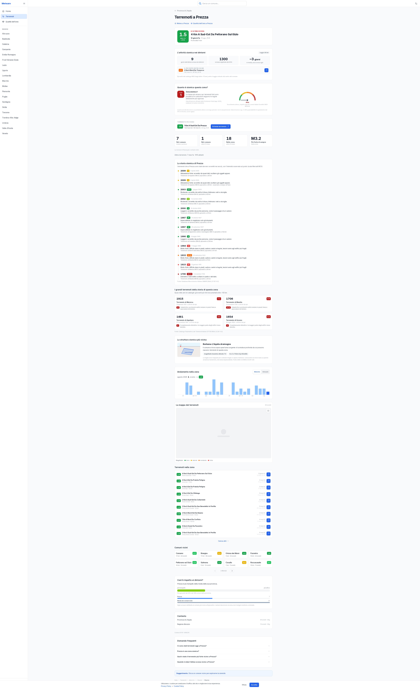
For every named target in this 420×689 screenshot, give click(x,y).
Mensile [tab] (257, 372)
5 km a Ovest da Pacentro (192, 526)
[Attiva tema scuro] (416, 3)
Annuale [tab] (265, 372)
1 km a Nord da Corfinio (191, 519)
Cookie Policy (179, 686)
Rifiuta (244, 685)
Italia (176, 680)
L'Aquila (199, 680)
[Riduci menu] (24, 3)
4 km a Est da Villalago (191, 493)
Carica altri (222, 541)
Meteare (6, 3)
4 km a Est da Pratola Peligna (193, 480)
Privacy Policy (166, 686)
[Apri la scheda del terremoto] (266, 70)
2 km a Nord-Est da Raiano (192, 513)
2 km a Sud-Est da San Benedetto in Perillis (199, 506)
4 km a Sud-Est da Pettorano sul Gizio (214, 34)
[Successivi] (232, 571)
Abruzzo (191, 680)
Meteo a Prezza (183, 23)
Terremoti (183, 680)
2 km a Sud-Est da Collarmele (193, 500)
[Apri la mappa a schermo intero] (268, 411)
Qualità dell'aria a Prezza (203, 23)
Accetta (254, 685)
